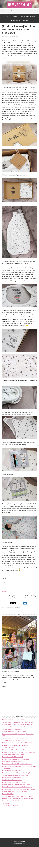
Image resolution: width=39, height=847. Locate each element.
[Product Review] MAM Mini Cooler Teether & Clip (15, 759)
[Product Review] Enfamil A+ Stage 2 (12, 777)
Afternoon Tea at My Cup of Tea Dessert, (17, 724)
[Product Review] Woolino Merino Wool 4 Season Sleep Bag (18, 752)
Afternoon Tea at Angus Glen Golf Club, (15, 791)
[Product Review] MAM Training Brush (12, 757)
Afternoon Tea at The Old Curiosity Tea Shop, (17, 722)
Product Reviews (14, 21)
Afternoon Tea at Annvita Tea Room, (14, 731)
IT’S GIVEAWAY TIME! (8, 747)
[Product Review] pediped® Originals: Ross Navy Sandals (18, 773)
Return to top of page (19, 841)
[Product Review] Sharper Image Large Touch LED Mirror (17, 798)
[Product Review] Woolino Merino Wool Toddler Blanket (17, 742)
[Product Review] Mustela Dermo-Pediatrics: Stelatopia (17, 787)
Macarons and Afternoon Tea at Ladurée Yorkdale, (18, 727)
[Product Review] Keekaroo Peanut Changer (14, 782)
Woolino (4, 591)
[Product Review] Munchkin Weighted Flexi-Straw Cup (17, 764)
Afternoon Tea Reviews (27, 16)
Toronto (7, 16)
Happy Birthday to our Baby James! (12, 761)
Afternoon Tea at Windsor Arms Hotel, (14, 750)
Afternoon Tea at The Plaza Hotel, (14, 729)
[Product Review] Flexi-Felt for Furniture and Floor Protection (18, 789)
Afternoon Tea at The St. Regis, (13, 719)
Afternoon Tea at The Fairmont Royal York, (16, 784)
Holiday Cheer (6, 803)
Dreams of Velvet (19, 4)
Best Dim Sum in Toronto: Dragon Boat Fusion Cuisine (17, 796)
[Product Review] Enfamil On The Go (12, 801)
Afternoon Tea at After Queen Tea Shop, (15, 775)
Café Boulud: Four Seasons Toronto (12, 780)
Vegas (15, 16)
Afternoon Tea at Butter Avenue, (13, 754)
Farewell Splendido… (8, 794)
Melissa (16, 36)
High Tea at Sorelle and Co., (12, 740)
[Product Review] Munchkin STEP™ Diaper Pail (15, 745)
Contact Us (26, 21)
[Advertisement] (16, 702)
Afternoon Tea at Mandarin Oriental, (14, 738)
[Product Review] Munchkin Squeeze (12, 770)
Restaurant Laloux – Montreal (10, 805)
